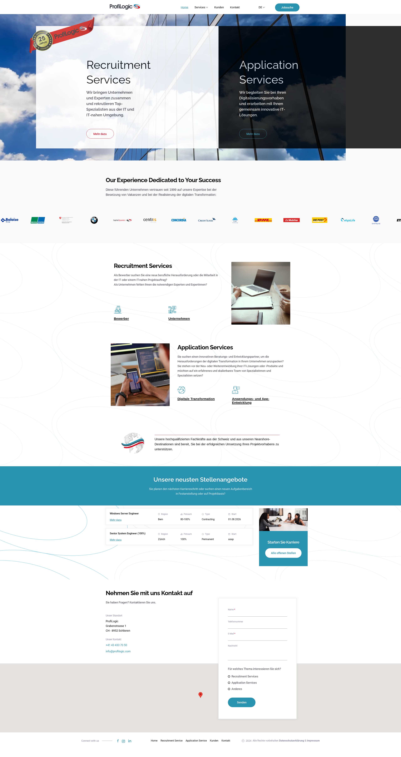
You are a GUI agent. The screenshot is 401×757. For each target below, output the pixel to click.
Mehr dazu (116, 520)
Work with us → (123, 271)
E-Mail (231, 633)
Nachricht (232, 645)
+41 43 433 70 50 (116, 645)
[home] (125, 7)
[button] (204, 7)
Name (231, 609)
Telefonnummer (235, 621)
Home (184, 7)
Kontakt (235, 7)
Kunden (219, 7)
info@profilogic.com (118, 651)
